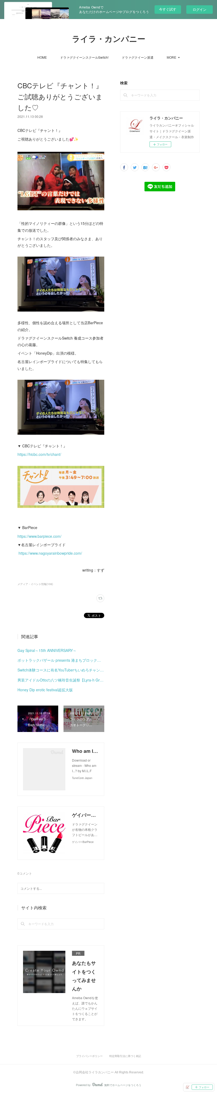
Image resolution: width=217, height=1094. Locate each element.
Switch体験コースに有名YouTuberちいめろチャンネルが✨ (61, 670)
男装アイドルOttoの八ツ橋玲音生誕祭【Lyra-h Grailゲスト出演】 (61, 680)
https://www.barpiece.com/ (39, 536)
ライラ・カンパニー (108, 39)
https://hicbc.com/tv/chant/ (39, 454)
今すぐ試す (167, 9)
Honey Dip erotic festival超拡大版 (45, 689)
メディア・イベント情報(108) (35, 584)
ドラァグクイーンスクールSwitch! (84, 57)
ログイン (199, 9)
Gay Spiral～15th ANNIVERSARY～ (46, 650)
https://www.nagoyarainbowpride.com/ (50, 553)
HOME (42, 57)
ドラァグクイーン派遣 (137, 57)
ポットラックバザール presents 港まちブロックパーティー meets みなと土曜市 (61, 660)
